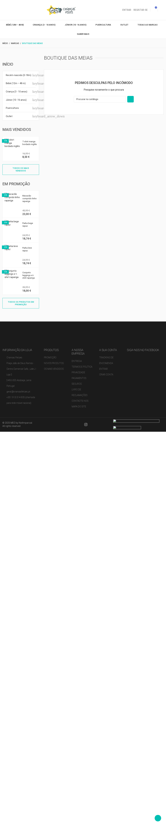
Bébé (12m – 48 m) (15, 25)
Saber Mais (83, 34)
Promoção (50, 357)
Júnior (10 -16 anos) (76, 25)
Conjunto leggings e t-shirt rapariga (28, 275)
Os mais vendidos (54, 369)
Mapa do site (79, 406)
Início (7, 64)
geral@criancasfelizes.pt (18, 391)
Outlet (124, 25)
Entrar (103, 369)
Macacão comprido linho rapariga (29, 198)
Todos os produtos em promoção (21, 303)
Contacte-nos (80, 401)
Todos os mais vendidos (20, 169)
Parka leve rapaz (27, 249)
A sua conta (108, 350)
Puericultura (103, 25)
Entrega (77, 361)
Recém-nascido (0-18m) (18, 75)
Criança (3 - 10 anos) (44, 25)
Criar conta (106, 374)
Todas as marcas (147, 25)
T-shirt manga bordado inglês (29, 142)
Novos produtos (54, 363)
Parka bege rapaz (27, 224)
